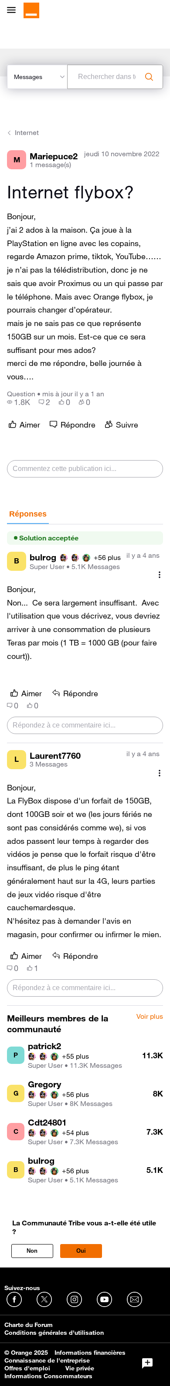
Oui (81, 1251)
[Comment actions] (159, 575)
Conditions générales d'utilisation (54, 1333)
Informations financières (90, 1352)
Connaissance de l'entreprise (47, 1360)
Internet (27, 132)
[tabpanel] (85, 765)
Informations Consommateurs (48, 1376)
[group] (18, 402)
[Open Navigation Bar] (14, 11)
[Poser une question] (147, 1363)
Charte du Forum (28, 1325)
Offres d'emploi (27, 1368)
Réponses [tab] (28, 514)
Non (32, 1251)
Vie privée (79, 1368)
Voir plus (149, 1017)
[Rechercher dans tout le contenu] (149, 77)
